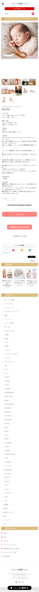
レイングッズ (7, 520)
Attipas (7, 400)
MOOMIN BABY (9, 392)
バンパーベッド (9, 307)
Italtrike (7, 477)
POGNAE (7, 381)
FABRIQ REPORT (9, 404)
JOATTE (7, 377)
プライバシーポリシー (10, 545)
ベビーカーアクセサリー (11, 354)
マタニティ (6, 369)
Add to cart (20, 214)
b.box (6, 427)
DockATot (7, 388)
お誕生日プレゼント (8, 512)
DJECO (7, 481)
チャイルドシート (10, 361)
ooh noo (7, 423)
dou (6, 485)
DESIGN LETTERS (10, 454)
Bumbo (7, 431)
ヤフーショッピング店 (10, 552)
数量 (3, 198)
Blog (5, 537)
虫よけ (5, 516)
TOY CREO (8, 473)
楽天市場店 (7, 556)
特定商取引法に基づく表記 (11, 548)
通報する (33, 261)
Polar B (7, 446)
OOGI (6, 497)
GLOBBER (8, 462)
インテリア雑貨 (9, 323)
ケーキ (5, 524)
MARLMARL (8, 419)
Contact (6, 541)
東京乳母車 (8, 408)
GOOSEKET (8, 443)
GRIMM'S (7, 450)
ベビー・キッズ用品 (8, 300)
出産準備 (5, 504)
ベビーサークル (9, 304)
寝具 (6, 315)
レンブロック (8, 493)
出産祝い (5, 508)
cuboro (7, 489)
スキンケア (8, 350)
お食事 (6, 334)
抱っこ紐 (7, 327)
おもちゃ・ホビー (10, 331)
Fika (6, 500)
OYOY (6, 458)
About (5, 533)
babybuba (8, 412)
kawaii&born (8, 470)
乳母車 (6, 346)
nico (6, 435)
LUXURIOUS (8, 415)
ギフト (6, 342)
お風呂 (6, 338)
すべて (6, 250)
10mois (7, 385)
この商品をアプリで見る (19, 236)
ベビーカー (8, 358)
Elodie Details (9, 396)
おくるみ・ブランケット (11, 311)
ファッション (8, 319)
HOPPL (7, 439)
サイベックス (8, 466)
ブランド (5, 373)
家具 (6, 365)
